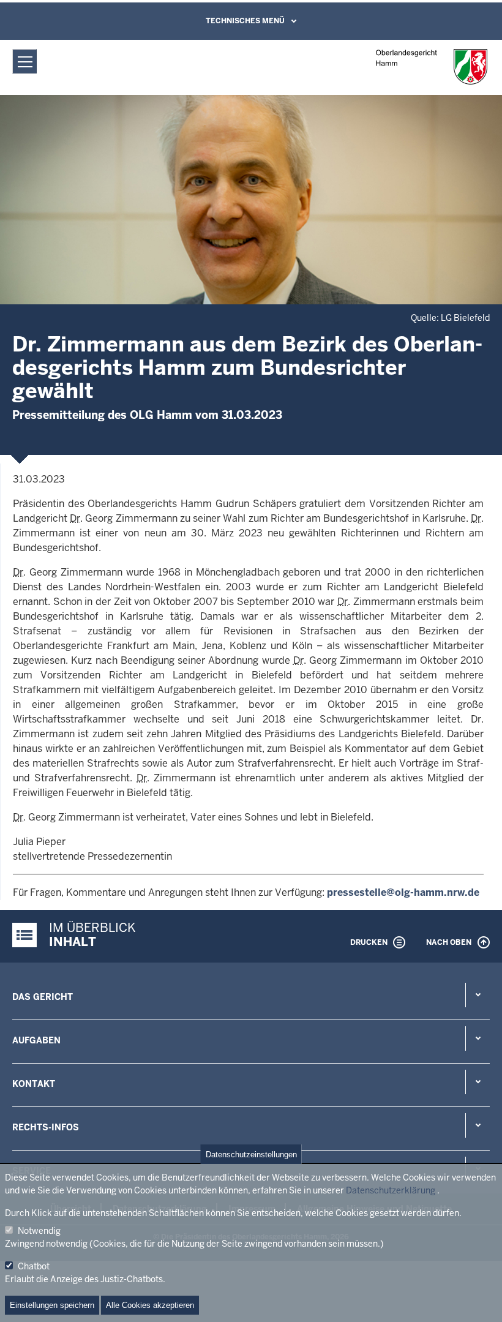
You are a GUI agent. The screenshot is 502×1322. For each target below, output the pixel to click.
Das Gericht (42, 996)
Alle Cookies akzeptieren (150, 1305)
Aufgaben (36, 1040)
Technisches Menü (245, 21)
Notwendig (39, 1230)
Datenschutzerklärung (390, 1190)
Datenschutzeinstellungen (251, 1154)
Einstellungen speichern (52, 1305)
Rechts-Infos (45, 1127)
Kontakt (33, 1083)
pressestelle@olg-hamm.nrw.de (403, 892)
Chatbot (34, 1266)
